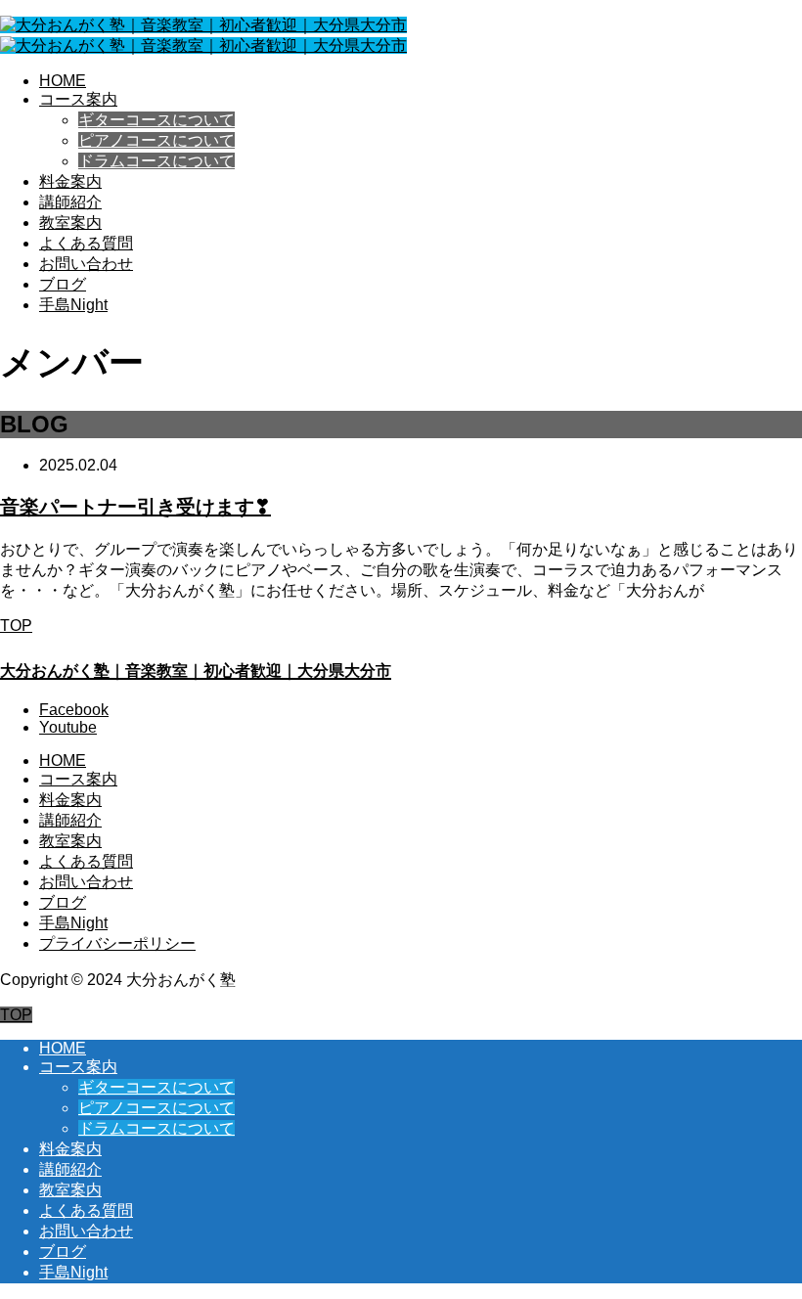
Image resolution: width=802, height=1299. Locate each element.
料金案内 (70, 181)
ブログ (62, 284)
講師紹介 (70, 202)
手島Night (73, 304)
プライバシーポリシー (117, 943)
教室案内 (70, 222)
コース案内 (78, 99)
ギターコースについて (156, 120)
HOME (62, 80)
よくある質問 (86, 243)
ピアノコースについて (156, 140)
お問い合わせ (86, 263)
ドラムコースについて (156, 161)
